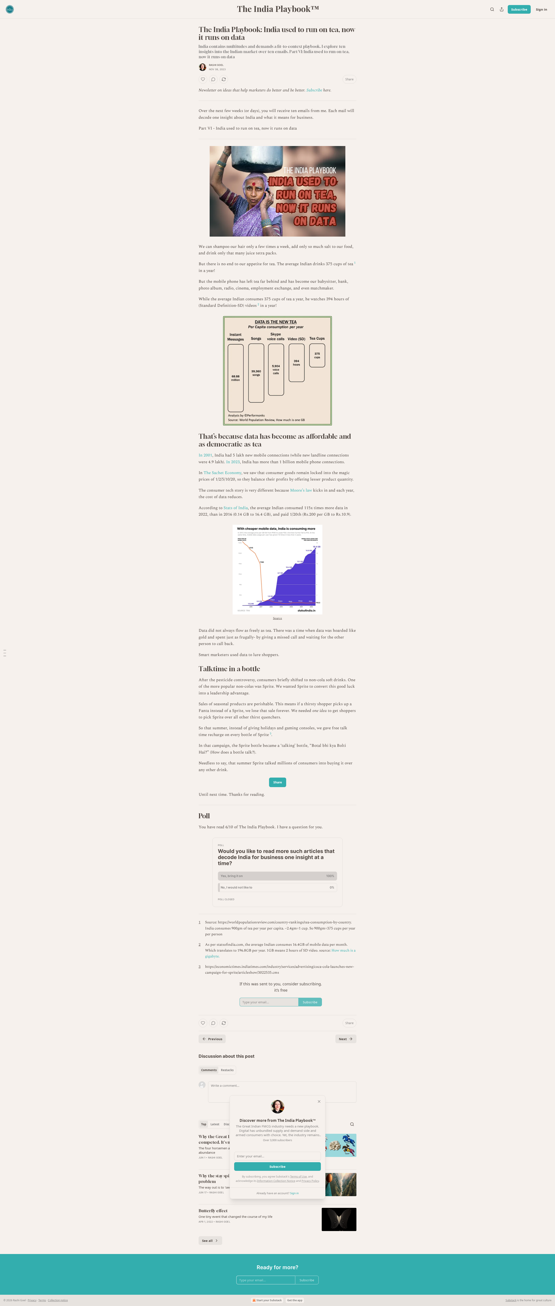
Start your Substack (269, 1300)
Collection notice (58, 1300)
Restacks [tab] (227, 1070)
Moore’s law (301, 490)
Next (343, 1039)
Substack (511, 1300)
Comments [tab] (209, 1070)
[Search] (492, 9)
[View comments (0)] (213, 79)
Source (277, 618)
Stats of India (236, 508)
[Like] (203, 79)
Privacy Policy (310, 1181)
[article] (277, 1219)
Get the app (294, 1300)
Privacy (32, 1300)
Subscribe (519, 9)
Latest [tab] (215, 1124)
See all (207, 1240)
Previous (215, 1039)
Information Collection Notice (276, 1181)
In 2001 (205, 455)
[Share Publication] (501, 9)
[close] (319, 1101)
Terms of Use (298, 1176)
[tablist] (217, 1070)
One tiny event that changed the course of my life (235, 1216)
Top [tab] (203, 1124)
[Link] (192, 440)
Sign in (541, 9)
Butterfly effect (213, 1210)
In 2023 (233, 462)
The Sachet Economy (222, 473)
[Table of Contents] (5, 653)
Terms (42, 1300)
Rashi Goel (216, 65)
